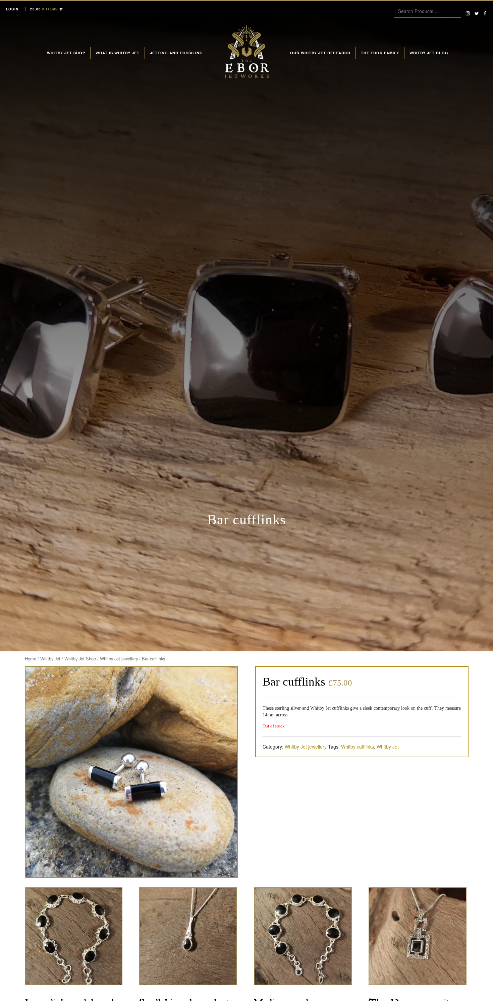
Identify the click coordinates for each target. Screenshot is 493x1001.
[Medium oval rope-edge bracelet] (303, 936)
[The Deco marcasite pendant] (418, 936)
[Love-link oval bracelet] (74, 936)
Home (30, 658)
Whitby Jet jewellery (119, 658)
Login (12, 9)
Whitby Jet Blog (428, 52)
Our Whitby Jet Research (320, 52)
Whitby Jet (50, 658)
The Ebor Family (380, 52)
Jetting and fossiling (176, 52)
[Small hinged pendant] (188, 936)
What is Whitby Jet (118, 52)
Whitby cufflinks (357, 746)
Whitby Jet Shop (66, 52)
